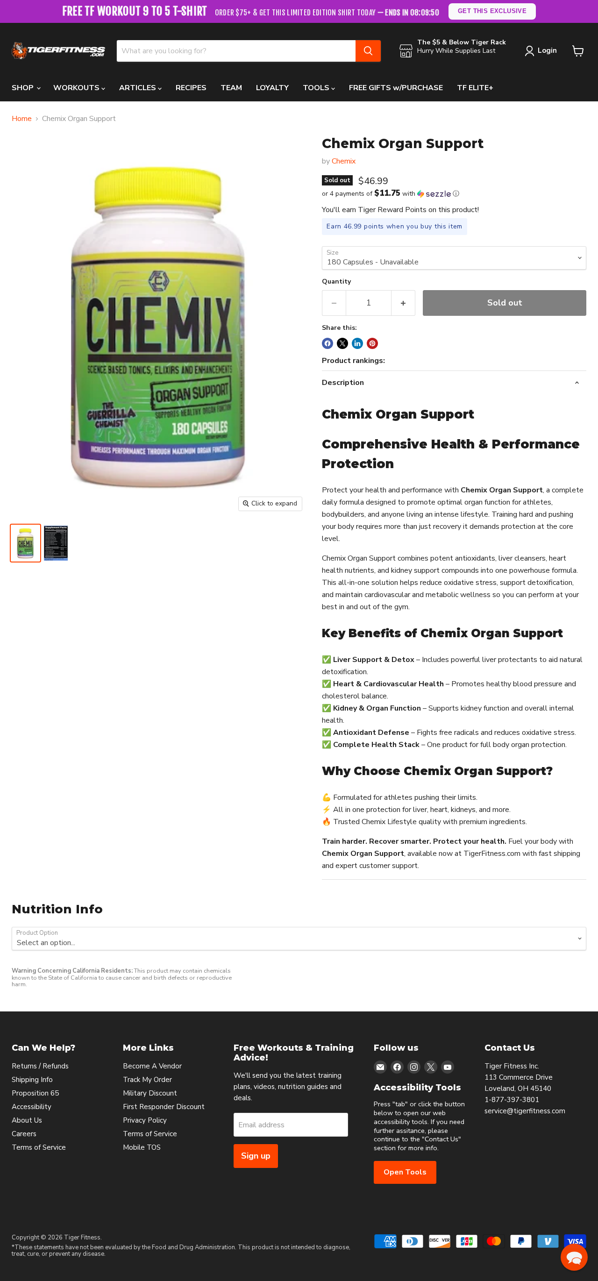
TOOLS (317, 88)
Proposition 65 (35, 1093)
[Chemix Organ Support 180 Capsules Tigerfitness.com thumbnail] (25, 543)
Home (22, 118)
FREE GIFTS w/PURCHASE (396, 88)
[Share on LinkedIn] (357, 343)
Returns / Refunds (40, 1066)
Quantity (336, 281)
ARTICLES (138, 88)
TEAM (231, 88)
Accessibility (31, 1106)
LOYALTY (272, 88)
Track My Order (147, 1079)
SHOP (24, 88)
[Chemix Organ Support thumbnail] (56, 543)
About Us (27, 1120)
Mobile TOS (142, 1147)
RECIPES (191, 88)
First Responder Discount (164, 1106)
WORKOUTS (77, 88)
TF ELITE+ (475, 88)
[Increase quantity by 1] (403, 303)
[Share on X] (342, 343)
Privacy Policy (145, 1120)
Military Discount (150, 1093)
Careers (24, 1134)
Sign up (256, 1155)
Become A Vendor (152, 1066)
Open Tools (405, 1172)
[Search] (368, 51)
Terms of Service (39, 1147)
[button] (454, 193)
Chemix (344, 161)
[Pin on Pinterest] (372, 343)
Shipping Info (32, 1079)
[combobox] (236, 51)
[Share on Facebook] (327, 343)
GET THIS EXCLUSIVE (492, 10)
